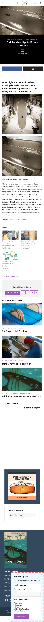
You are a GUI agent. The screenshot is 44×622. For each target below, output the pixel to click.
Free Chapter (21, 611)
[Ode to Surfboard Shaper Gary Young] (29, 235)
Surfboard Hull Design (14, 331)
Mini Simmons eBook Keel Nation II (21, 396)
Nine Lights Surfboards (10, 276)
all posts (10, 39)
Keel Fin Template (22, 609)
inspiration (14, 393)
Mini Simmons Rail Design (16, 364)
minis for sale (32, 39)
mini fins (23, 39)
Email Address (20, 589)
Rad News (19, 605)
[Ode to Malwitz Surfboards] (10, 235)
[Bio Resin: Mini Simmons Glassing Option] (10, 255)
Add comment (22, 53)
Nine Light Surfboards (18, 219)
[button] (22, 20)
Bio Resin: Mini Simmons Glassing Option (8, 263)
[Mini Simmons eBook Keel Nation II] (22, 379)
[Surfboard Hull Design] (22, 314)
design (17, 39)
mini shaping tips (21, 328)
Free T (18, 607)
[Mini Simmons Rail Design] (22, 347)
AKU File (19, 603)
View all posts (12, 292)
